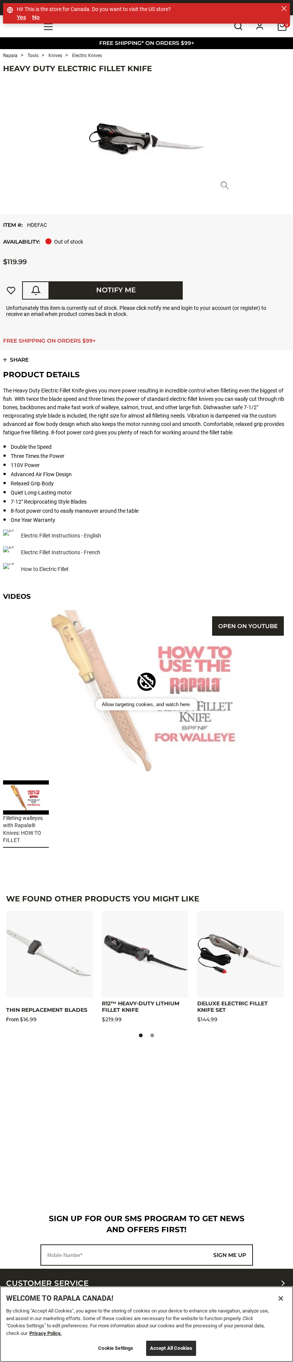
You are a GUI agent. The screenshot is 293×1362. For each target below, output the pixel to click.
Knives (54, 55)
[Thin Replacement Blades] (49, 954)
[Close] (280, 1298)
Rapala (10, 55)
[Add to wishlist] (11, 290)
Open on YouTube (248, 626)
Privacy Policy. (45, 1333)
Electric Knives (86, 55)
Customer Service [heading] (47, 1283)
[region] (146, 1324)
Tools (32, 55)
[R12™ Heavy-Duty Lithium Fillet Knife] (145, 954)
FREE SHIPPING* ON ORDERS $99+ (146, 43)
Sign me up (229, 1255)
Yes (21, 17)
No (36, 17)
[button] (146, 704)
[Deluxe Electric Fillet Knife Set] (240, 954)
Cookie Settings (115, 1348)
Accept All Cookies (171, 1348)
